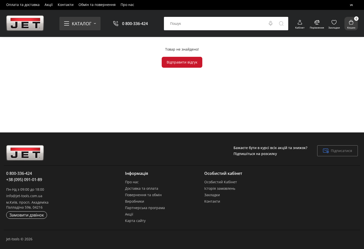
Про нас (127, 4)
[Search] (270, 23)
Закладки (212, 194)
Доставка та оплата (141, 188)
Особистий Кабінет (220, 182)
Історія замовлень (219, 188)
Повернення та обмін (143, 194)
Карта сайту (135, 220)
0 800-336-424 (135, 23)
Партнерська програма (145, 207)
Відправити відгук (182, 62)
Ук (351, 5)
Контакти (66, 4)
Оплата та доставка (23, 4)
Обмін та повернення (97, 4)
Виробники (134, 201)
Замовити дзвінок (26, 215)
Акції (49, 4)
